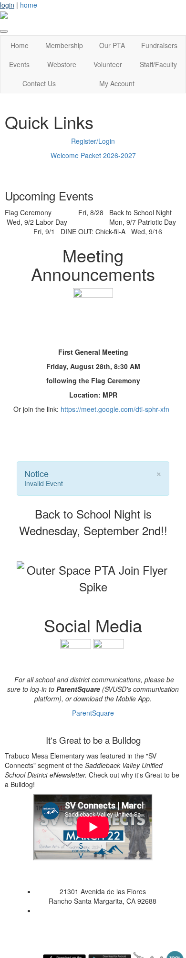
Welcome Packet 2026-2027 (93, 155)
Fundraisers (159, 45)
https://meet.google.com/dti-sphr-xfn (115, 409)
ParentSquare (93, 713)
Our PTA (112, 45)
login (7, 5)
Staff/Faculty (158, 64)
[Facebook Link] (75, 653)
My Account (116, 83)
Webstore (61, 64)
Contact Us (39, 83)
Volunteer (107, 64)
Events (19, 64)
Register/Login (93, 141)
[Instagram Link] (108, 653)
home (28, 5)
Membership (64, 45)
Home (19, 45)
